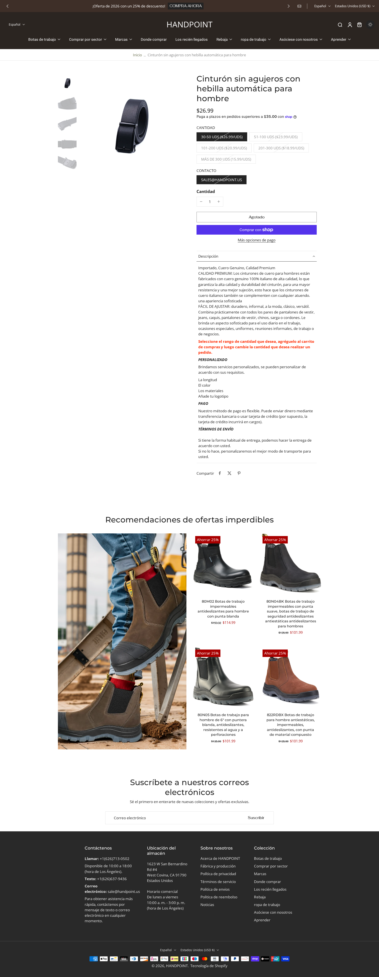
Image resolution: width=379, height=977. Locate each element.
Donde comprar (267, 881)
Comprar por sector (271, 866)
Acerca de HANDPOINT (220, 858)
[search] (340, 24)
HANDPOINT (177, 965)
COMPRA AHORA (186, 6)
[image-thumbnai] (67, 83)
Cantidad (206, 191)
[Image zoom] (130, 126)
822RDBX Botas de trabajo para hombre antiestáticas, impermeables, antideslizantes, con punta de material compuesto (290, 725)
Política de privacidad (218, 873)
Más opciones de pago (256, 240)
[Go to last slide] (7, 6)
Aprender (262, 919)
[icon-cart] (359, 24)
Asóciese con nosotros (273, 912)
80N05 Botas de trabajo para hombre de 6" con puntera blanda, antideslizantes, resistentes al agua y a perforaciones (223, 725)
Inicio (137, 54)
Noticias (207, 904)
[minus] (201, 201)
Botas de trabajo (268, 858)
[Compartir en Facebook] (220, 473)
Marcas (260, 873)
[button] (257, 217)
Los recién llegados (270, 889)
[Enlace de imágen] (122, 641)
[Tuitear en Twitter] (229, 473)
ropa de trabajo (267, 904)
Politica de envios (215, 889)
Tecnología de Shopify (208, 965)
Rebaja (260, 896)
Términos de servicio (218, 881)
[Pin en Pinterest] (239, 473)
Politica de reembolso (218, 896)
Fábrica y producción (218, 866)
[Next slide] (289, 6)
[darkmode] (370, 24)
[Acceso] (349, 24)
